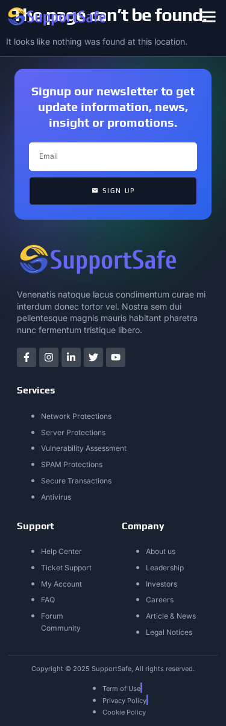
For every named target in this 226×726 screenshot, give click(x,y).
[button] (209, 16)
